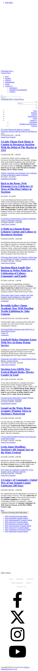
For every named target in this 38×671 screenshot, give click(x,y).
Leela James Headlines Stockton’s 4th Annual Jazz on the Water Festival (17, 449)
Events (12, 516)
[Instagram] (17, 634)
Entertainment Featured (8, 179)
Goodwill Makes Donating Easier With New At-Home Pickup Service (19, 342)
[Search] (2, 95)
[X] (17, 617)
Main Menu (9, 2)
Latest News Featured (8, 137)
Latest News (14, 526)
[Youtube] (17, 652)
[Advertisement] (19, 553)
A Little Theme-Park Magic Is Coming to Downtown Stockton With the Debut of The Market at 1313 (19, 146)
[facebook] (17, 600)
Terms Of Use (12, 669)
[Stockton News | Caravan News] (9, 73)
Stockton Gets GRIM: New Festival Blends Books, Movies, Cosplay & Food (17, 372)
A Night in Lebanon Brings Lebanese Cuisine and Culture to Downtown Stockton (18, 231)
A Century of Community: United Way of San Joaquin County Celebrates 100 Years (19, 483)
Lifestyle (12, 522)
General (13, 528)
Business (13, 524)
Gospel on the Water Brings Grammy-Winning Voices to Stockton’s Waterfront (16, 411)
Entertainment (14, 520)
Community (5, 301)
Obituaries (12, 531)
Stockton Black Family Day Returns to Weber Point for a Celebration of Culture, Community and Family (16, 271)
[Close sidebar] (36, 107)
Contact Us (21, 586)
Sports (12, 518)
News (11, 579)
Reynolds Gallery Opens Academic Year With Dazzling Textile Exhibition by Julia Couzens (17, 309)
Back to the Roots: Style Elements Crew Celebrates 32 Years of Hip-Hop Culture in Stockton (17, 187)
